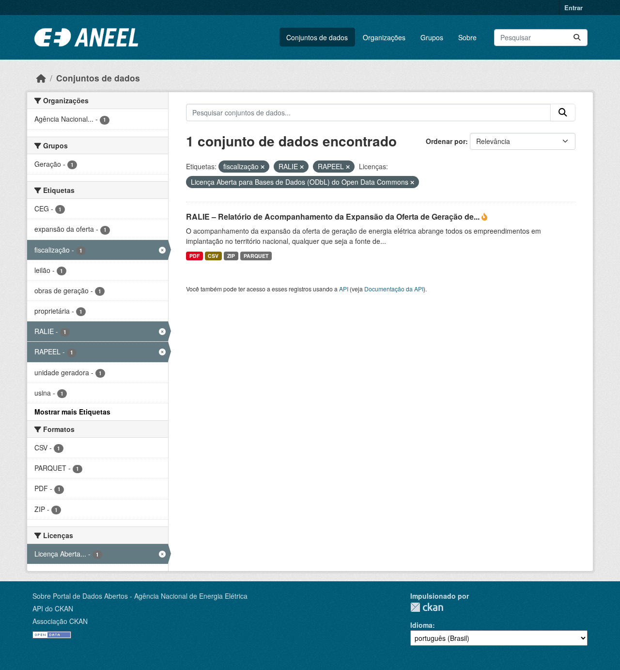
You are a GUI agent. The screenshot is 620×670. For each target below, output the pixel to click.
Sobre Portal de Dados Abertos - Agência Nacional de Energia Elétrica (140, 596)
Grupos (431, 37)
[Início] (41, 78)
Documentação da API (393, 289)
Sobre (467, 37)
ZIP (231, 255)
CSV (213, 255)
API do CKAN (52, 608)
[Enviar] (577, 37)
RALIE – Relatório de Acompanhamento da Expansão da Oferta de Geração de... (333, 216)
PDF (194, 255)
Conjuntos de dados (317, 37)
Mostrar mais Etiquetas (72, 411)
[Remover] (262, 167)
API (343, 289)
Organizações (384, 37)
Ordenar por (445, 141)
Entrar (573, 7)
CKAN (426, 607)
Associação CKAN (60, 621)
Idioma (421, 625)
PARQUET (256, 255)
